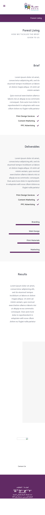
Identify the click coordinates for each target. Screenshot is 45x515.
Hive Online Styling (34, 415)
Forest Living (34, 382)
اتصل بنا (26, 487)
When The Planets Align (34, 350)
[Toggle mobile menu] (4, 6)
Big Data (34, 398)
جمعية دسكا (22, 492)
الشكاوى (19, 487)
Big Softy (34, 366)
